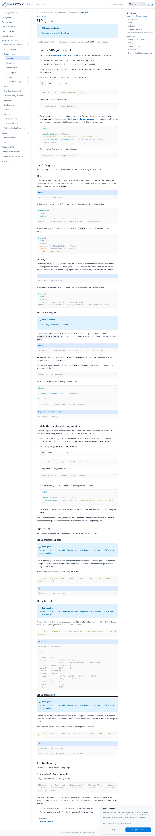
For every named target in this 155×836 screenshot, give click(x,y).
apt (43, 83)
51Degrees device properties (82, 119)
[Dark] (148, 4)
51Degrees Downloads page (59, 55)
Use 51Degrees (132, 19)
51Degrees (84, 12)
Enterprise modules (60, 12)
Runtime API (131, 36)
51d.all (130, 23)
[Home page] (13, 4)
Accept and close (138, 830)
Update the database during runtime (140, 33)
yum (50, 83)
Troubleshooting (132, 50)
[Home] (37, 12)
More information (126, 824)
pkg (66, 83)
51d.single (131, 26)
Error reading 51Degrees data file (140, 53)
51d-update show (134, 46)
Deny (113, 830)
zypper (58, 83)
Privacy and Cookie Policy (111, 824)
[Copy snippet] (116, 92)
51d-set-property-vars (136, 29)
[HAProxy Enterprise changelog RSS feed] (152, 4)
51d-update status (134, 43)
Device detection (74, 12)
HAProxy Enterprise (46, 12)
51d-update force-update (137, 39)
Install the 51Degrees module (137, 16)
